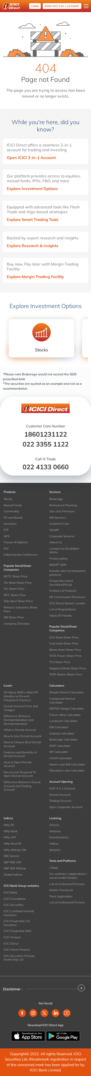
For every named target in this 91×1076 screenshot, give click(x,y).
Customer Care (59, 523)
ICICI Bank (10, 892)
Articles (54, 825)
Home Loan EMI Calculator (67, 764)
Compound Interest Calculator (62, 700)
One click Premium (61, 511)
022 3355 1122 (46, 444)
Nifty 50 (9, 825)
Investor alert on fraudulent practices (67, 572)
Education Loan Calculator (66, 770)
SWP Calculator (59, 746)
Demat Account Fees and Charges (21, 708)
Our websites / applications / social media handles (68, 875)
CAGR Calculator (60, 758)
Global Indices (13, 874)
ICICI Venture (12, 937)
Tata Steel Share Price (18, 601)
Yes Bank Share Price (18, 582)
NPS (6, 536)
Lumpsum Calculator (63, 721)
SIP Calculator (58, 752)
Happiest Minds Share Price (67, 668)
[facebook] (22, 1013)
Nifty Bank (10, 831)
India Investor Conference (21, 554)
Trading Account (60, 801)
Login (35, 6)
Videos (53, 843)
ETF (6, 530)
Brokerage (56, 499)
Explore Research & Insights (32, 245)
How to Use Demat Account (22, 736)
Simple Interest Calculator (66, 692)
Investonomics (59, 837)
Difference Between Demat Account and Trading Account (22, 785)
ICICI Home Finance (17, 949)
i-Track (53, 868)
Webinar (55, 831)
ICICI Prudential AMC (18, 931)
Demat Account (59, 794)
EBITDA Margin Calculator (66, 708)
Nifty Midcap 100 (15, 850)
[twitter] (44, 1013)
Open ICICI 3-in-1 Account (31, 157)
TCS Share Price (59, 662)
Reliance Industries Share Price (21, 609)
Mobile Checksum (61, 890)
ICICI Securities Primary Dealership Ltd (19, 958)
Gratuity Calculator (61, 733)
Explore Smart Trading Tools (32, 219)
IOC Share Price (14, 589)
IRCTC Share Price (16, 576)
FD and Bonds (13, 517)
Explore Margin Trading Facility (35, 276)
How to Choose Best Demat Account (22, 744)
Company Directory (16, 623)
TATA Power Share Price (65, 656)
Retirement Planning (63, 505)
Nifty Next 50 (12, 843)
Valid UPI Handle (60, 615)
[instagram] (33, 1013)
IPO (6, 548)
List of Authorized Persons (67, 902)
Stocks (8, 499)
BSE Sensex (11, 856)
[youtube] (67, 1013)
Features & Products (62, 590)
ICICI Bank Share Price (64, 637)
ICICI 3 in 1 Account (62, 788)
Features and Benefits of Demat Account (20, 754)
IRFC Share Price (15, 595)
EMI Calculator (58, 727)
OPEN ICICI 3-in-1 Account (62, 6)
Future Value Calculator (65, 715)
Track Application (60, 896)
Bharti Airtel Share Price (65, 650)
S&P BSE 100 (12, 862)
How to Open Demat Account (17, 764)
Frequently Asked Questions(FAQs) (61, 582)
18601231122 (45, 434)
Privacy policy (58, 558)
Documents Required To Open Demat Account (20, 774)
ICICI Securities (14, 905)
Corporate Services (61, 536)
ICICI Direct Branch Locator (67, 603)
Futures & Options (16, 542)
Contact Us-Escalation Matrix (64, 550)
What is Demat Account (20, 730)
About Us (55, 542)
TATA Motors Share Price (65, 674)
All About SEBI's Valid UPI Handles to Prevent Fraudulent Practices (21, 696)
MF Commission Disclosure (67, 597)
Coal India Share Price (64, 643)
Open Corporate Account (66, 807)
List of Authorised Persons (67, 884)
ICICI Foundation (15, 899)
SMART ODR (57, 565)
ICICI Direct (11, 943)
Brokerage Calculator (63, 739)
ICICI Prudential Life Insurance (17, 923)
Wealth (54, 530)
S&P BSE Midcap (15, 868)
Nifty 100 (10, 837)
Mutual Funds (13, 505)
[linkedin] (55, 1013)
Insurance (10, 523)
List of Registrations (62, 609)
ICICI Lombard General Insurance (19, 913)
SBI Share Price (14, 617)
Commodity (11, 511)
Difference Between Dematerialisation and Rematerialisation (18, 719)
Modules (55, 850)
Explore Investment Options (32, 188)
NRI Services (57, 517)
